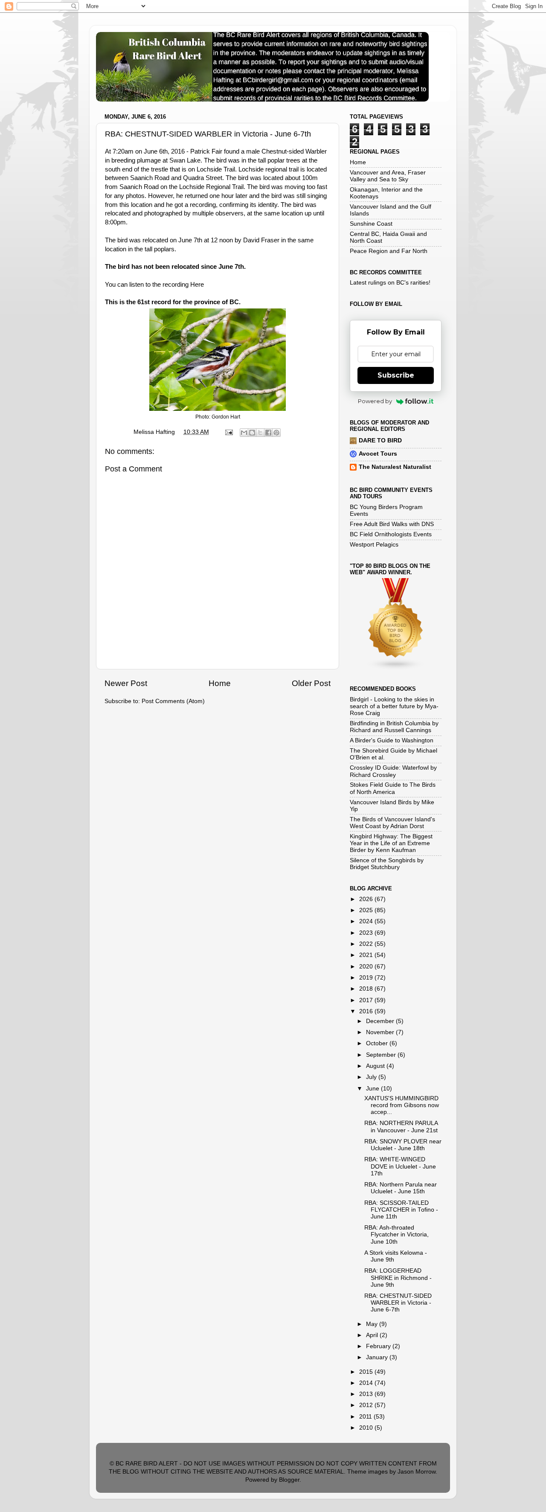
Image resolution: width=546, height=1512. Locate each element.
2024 (367, 921)
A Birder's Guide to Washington (391, 740)
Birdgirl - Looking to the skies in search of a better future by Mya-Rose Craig (394, 706)
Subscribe (396, 375)
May (372, 1324)
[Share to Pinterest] (276, 432)
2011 (366, 1416)
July (372, 1077)
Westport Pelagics (374, 544)
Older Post (311, 683)
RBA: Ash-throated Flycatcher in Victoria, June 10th (396, 1234)
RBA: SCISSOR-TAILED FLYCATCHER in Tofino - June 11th (401, 1210)
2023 (367, 933)
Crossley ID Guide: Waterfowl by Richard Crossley (393, 771)
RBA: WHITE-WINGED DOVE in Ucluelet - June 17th (400, 1166)
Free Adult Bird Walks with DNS (392, 524)
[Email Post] (228, 432)
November (381, 1032)
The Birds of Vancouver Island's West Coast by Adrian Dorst (392, 822)
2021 (367, 955)
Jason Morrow (417, 1471)
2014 (367, 1383)
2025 (367, 910)
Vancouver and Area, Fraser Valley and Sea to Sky (388, 176)
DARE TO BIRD (380, 440)
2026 (367, 899)
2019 (367, 977)
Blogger (289, 1480)
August (376, 1066)
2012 (367, 1405)
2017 (367, 1000)
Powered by (375, 401)
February (379, 1346)
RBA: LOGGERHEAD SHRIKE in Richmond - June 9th (398, 1278)
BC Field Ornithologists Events (391, 534)
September (382, 1055)
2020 (367, 966)
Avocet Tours (378, 454)
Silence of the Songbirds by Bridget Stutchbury (387, 863)
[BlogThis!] (252, 432)
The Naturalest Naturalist (395, 467)
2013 (367, 1394)
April (373, 1335)
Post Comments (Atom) (173, 701)
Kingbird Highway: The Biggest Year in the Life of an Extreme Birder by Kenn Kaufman (391, 843)
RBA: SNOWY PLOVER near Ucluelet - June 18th (402, 1144)
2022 (367, 944)
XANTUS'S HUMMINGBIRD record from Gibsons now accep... (401, 1105)
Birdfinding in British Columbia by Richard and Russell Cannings (394, 726)
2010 (367, 1428)
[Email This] (244, 432)
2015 (367, 1372)
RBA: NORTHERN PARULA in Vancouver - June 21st (401, 1126)
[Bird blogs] (396, 668)
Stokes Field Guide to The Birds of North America (393, 788)
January (377, 1357)
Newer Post (126, 683)
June (373, 1088)
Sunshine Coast (371, 224)
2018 (367, 989)
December (381, 1021)
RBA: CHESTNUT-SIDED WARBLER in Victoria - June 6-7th (398, 1303)
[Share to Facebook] (268, 432)
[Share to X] (260, 432)
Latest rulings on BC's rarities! (390, 282)
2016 (367, 1011)
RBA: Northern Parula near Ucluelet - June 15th (400, 1188)
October (377, 1043)
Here (197, 284)
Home (220, 683)
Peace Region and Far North (388, 251)
